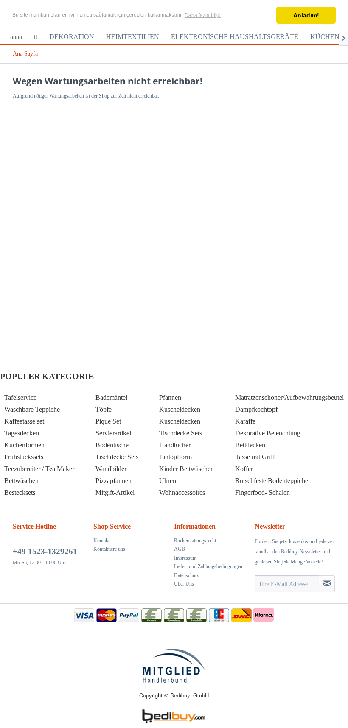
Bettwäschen (21, 480)
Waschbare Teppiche (32, 409)
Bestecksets (19, 492)
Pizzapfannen (113, 480)
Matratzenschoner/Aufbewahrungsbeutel (289, 397)
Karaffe (245, 421)
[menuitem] (16, 37)
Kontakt (101, 541)
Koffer (244, 468)
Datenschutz (186, 575)
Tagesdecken (21, 433)
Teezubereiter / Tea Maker (39, 468)
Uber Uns (184, 584)
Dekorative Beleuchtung (267, 433)
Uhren (167, 480)
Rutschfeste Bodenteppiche (271, 480)
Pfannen (170, 397)
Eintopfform (175, 456)
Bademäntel (111, 397)
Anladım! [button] (306, 15)
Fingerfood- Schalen (262, 492)
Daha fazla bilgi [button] (203, 15)
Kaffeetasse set (24, 421)
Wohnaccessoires (182, 492)
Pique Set (108, 421)
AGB (179, 549)
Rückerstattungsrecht (195, 541)
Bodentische (112, 445)
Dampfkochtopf (256, 409)
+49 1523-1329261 (45, 551)
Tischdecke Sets (116, 456)
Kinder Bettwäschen (186, 468)
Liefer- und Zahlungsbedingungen (208, 566)
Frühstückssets (23, 456)
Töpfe (103, 409)
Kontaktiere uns (109, 549)
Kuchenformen (24, 445)
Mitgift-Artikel (115, 492)
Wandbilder (110, 468)
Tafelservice (20, 397)
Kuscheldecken (179, 409)
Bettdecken (250, 445)
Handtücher (175, 445)
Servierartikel (113, 433)
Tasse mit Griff (255, 456)
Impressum (185, 558)
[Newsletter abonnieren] (327, 583)
